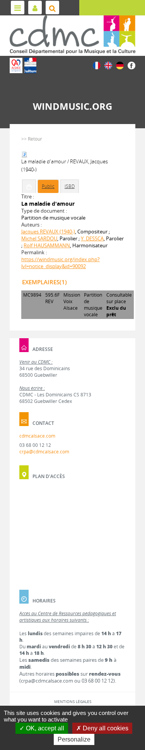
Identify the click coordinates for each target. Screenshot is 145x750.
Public (48, 186)
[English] (108, 65)
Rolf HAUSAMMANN (47, 245)
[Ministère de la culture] (30, 65)
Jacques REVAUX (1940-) (48, 231)
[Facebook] (131, 65)
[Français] (97, 65)
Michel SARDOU (39, 238)
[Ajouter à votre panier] (29, 186)
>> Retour (31, 139)
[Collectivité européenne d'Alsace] (16, 65)
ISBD (70, 186)
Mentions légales (72, 701)
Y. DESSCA (92, 238)
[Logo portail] (72, 34)
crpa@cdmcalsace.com (44, 451)
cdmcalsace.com (37, 436)
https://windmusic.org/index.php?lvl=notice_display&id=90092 (60, 263)
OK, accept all (44, 728)
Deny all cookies (104, 728)
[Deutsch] (120, 65)
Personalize (74, 739)
